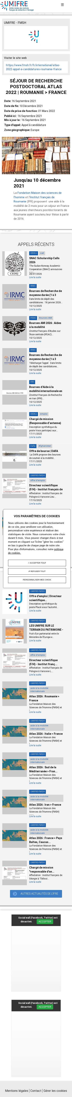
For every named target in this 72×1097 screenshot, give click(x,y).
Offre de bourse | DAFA (43, 451)
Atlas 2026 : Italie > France (46, 733)
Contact (35, 1091)
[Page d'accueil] (17, 10)
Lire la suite (35, 277)
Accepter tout (37, 563)
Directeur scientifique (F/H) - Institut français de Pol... (46, 489)
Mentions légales (16, 1091)
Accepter (45, 921)
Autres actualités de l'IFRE (39, 893)
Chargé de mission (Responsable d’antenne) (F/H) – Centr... (45, 423)
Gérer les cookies (55, 1091)
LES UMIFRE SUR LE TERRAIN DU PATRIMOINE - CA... (46, 629)
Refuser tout (38, 571)
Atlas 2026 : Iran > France (45, 804)
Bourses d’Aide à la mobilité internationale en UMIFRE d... (45, 391)
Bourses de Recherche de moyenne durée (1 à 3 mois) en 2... (45, 295)
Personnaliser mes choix (37, 580)
